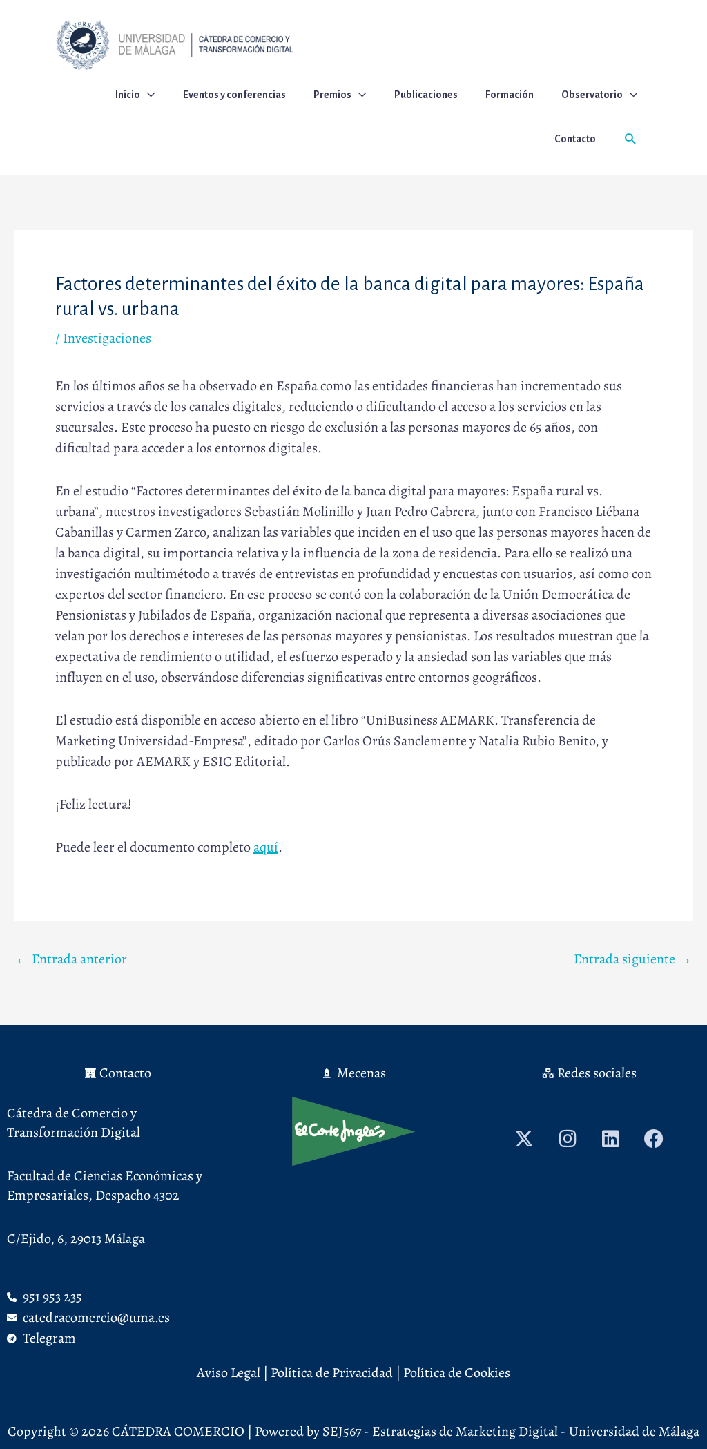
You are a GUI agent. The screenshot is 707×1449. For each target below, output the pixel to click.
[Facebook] (654, 1139)
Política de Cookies (455, 1372)
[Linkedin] (611, 1139)
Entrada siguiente (633, 959)
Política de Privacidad (332, 1372)
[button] (630, 139)
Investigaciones (107, 338)
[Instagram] (567, 1139)
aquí (265, 847)
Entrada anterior (71, 959)
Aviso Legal (228, 1372)
